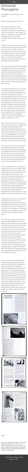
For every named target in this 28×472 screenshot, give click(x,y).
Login (13, 2)
